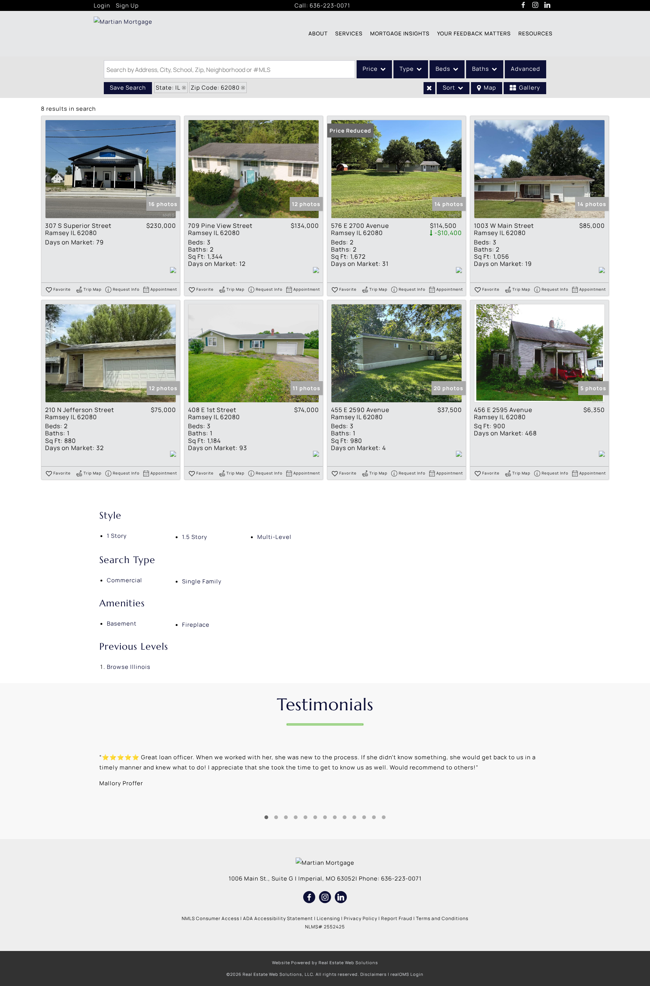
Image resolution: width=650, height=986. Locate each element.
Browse (128, 667)
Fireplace (196, 625)
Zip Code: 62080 (215, 88)
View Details (110, 169)
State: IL (168, 88)
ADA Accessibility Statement (278, 918)
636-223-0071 (330, 5)
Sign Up (127, 5)
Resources (535, 33)
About (318, 33)
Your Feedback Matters (474, 33)
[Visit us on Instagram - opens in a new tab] (535, 5)
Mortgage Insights (400, 33)
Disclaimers (373, 974)
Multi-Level (274, 537)
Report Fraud (396, 918)
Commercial (124, 580)
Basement (122, 623)
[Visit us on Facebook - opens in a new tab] (523, 5)
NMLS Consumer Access (210, 918)
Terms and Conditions (442, 918)
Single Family (202, 581)
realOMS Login (407, 974)
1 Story (117, 536)
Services (349, 33)
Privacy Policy (360, 918)
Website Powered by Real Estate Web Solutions (325, 962)
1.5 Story (194, 537)
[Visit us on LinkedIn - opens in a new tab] (547, 5)
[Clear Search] (429, 88)
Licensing (328, 918)
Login (102, 5)
